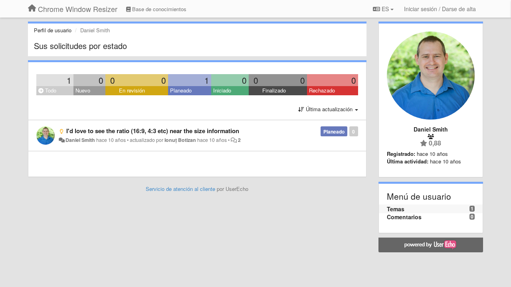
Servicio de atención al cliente (181, 189)
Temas (395, 209)
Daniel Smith (80, 140)
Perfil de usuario (52, 30)
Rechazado (322, 90)
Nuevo (82, 90)
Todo (50, 90)
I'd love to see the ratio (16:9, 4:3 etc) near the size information (152, 130)
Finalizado (274, 90)
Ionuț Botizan (180, 140)
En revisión (132, 90)
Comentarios (404, 217)
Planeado (181, 90)
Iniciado (222, 90)
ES (385, 9)
